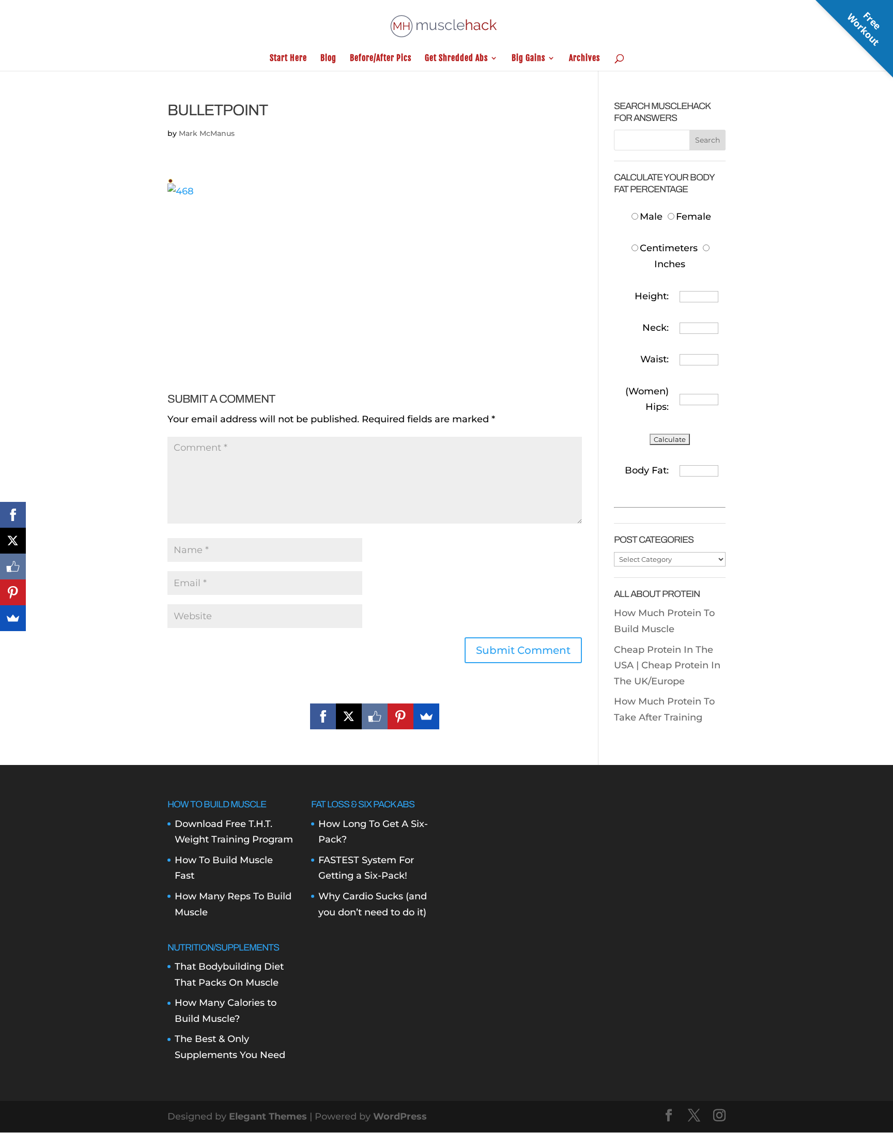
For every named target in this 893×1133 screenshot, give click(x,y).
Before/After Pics (380, 58)
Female (693, 216)
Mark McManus (207, 133)
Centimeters (669, 248)
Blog (328, 58)
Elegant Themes (268, 1116)
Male (652, 216)
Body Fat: (647, 470)
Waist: (654, 359)
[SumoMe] (426, 716)
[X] (349, 716)
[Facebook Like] (375, 716)
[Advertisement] (374, 272)
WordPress (400, 1116)
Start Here (288, 58)
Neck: (655, 327)
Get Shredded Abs (456, 58)
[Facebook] (323, 716)
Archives (584, 58)
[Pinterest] (400, 716)
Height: (652, 296)
